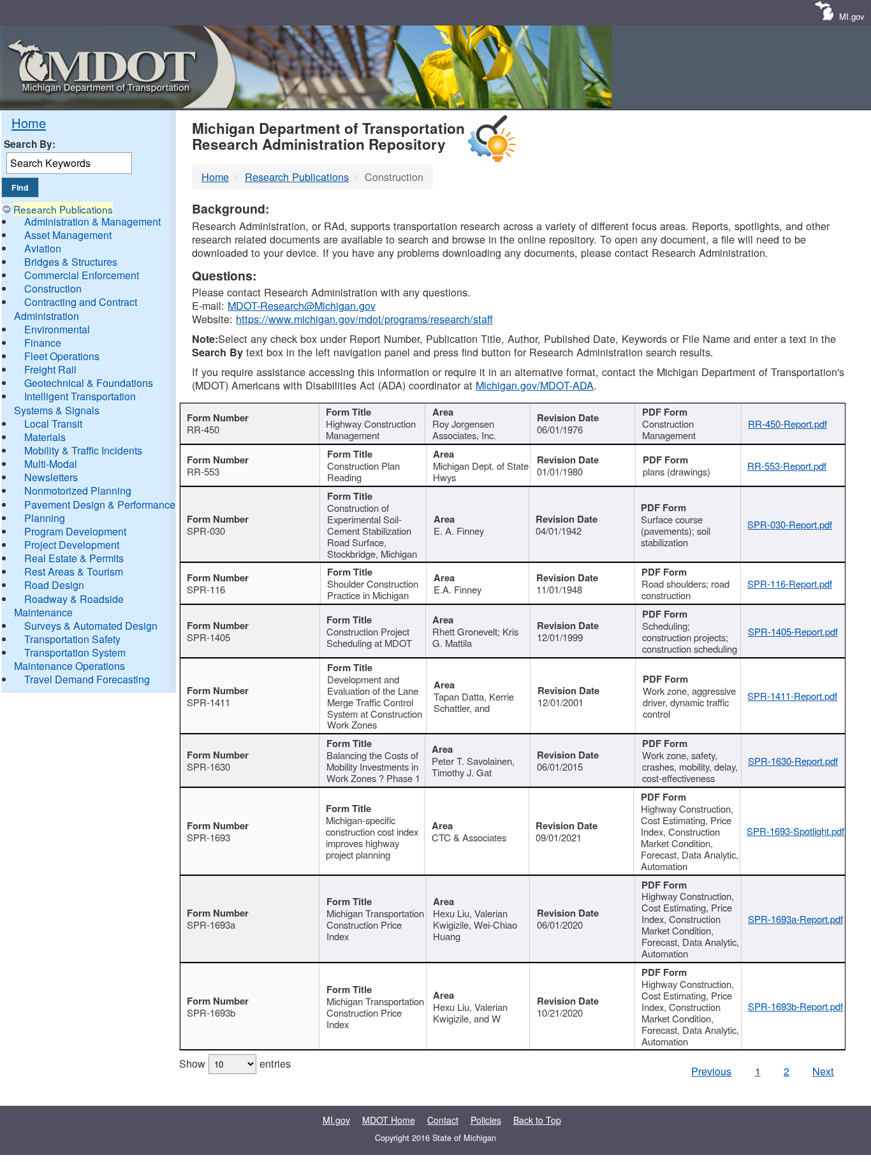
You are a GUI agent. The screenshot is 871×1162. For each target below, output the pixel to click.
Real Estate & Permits (74, 558)
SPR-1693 (208, 837)
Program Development (75, 531)
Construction (53, 288)
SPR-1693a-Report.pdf (795, 919)
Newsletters (51, 477)
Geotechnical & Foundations (88, 382)
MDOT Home (388, 1120)
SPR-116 (206, 589)
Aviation (42, 248)
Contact (442, 1120)
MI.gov (852, 16)
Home (28, 122)
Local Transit (53, 423)
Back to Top (537, 1120)
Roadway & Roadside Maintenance (69, 606)
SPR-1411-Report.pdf (792, 695)
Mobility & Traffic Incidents (83, 450)
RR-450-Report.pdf (787, 423)
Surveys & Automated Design (90, 625)
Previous (711, 1070)
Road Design (54, 584)
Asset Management (68, 235)
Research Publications (63, 209)
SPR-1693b (211, 1012)
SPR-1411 (208, 702)
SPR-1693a (211, 924)
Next (823, 1070)
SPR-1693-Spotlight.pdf (795, 831)
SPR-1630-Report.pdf (793, 760)
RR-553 (203, 471)
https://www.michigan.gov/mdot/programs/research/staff (364, 318)
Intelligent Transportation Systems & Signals (75, 403)
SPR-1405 (208, 637)
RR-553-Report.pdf (786, 465)
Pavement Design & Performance (99, 504)
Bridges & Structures (70, 261)
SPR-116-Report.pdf (789, 583)
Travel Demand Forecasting (87, 679)
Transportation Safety (72, 639)
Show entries (235, 1063)
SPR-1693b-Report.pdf (795, 1006)
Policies (486, 1120)
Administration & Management (92, 221)
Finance (42, 342)
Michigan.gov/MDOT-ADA (535, 385)
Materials (45, 437)
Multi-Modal (50, 463)
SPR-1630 (208, 766)
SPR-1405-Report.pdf (793, 631)
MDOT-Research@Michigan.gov (302, 305)
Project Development (71, 544)
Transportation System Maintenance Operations (70, 659)
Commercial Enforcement (81, 275)
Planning (44, 518)
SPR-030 (206, 530)
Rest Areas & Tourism (73, 571)
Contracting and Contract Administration (75, 308)
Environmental (57, 329)
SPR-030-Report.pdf (789, 524)
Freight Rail (50, 369)
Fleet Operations (61, 356)
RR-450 (203, 429)
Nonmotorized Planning (77, 490)
